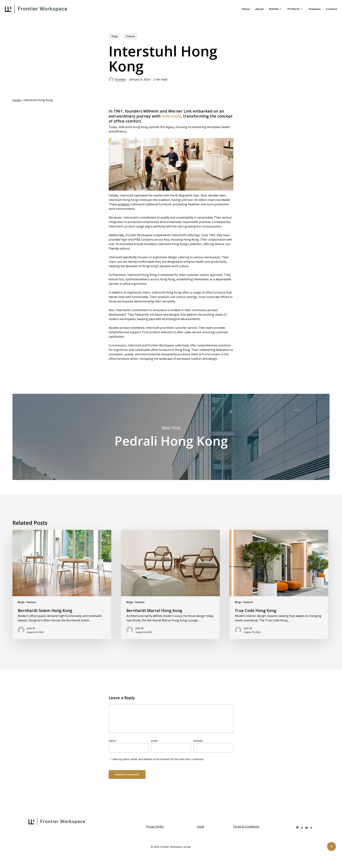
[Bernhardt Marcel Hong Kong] (170, 584)
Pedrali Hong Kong (171, 437)
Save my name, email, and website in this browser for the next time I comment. (158, 759)
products (124, 204)
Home (16, 100)
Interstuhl (171, 116)
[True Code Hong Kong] (278, 584)
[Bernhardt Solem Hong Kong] (61, 584)
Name (113, 740)
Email (155, 740)
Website (198, 740)
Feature (130, 36)
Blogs (114, 36)
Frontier (120, 79)
